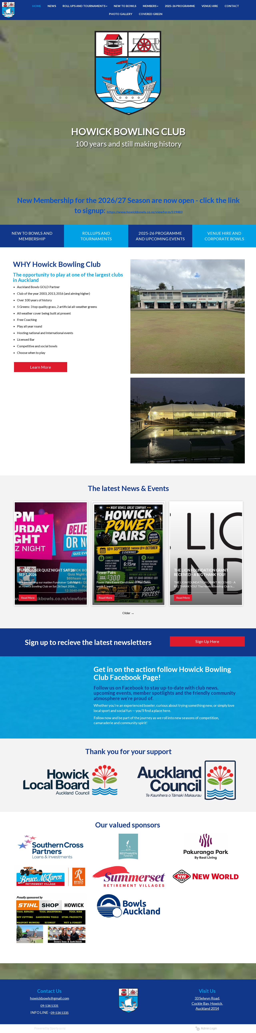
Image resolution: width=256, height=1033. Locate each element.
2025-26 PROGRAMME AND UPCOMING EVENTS (160, 236)
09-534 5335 (60, 1012)
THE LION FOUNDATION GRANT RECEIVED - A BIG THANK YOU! (201, 572)
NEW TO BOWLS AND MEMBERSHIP (32, 236)
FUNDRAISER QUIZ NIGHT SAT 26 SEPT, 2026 (47, 572)
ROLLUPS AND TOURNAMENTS (96, 236)
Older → (128, 613)
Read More (28, 597)
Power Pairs (106, 572)
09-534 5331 (49, 1005)
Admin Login (208, 1028)
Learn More (40, 367)
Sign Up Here (207, 641)
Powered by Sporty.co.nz (50, 1028)
